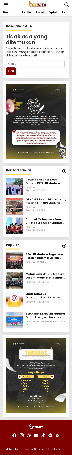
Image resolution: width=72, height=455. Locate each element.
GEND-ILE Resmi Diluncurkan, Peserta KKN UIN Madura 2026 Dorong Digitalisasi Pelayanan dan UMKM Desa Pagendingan (46, 201)
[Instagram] (21, 435)
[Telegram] (50, 435)
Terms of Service (33, 449)
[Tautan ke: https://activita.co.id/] (64, 245)
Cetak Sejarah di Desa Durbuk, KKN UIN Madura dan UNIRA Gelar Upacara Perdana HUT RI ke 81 (44, 181)
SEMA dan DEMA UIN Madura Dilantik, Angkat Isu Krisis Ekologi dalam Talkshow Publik (45, 315)
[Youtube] (36, 435)
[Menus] (6, 4)
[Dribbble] (28, 435)
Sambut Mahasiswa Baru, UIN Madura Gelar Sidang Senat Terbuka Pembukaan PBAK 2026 (45, 221)
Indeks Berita (56, 449)
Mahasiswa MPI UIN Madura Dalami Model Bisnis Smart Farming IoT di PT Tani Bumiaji (45, 276)
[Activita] (36, 4)
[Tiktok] (43, 435)
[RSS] (57, 435)
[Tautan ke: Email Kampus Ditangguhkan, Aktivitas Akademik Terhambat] (14, 300)
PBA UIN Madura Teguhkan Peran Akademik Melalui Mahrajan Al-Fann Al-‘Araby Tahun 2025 (46, 256)
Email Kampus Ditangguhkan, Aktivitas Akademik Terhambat (43, 295)
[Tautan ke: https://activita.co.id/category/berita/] (64, 171)
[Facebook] (14, 435)
